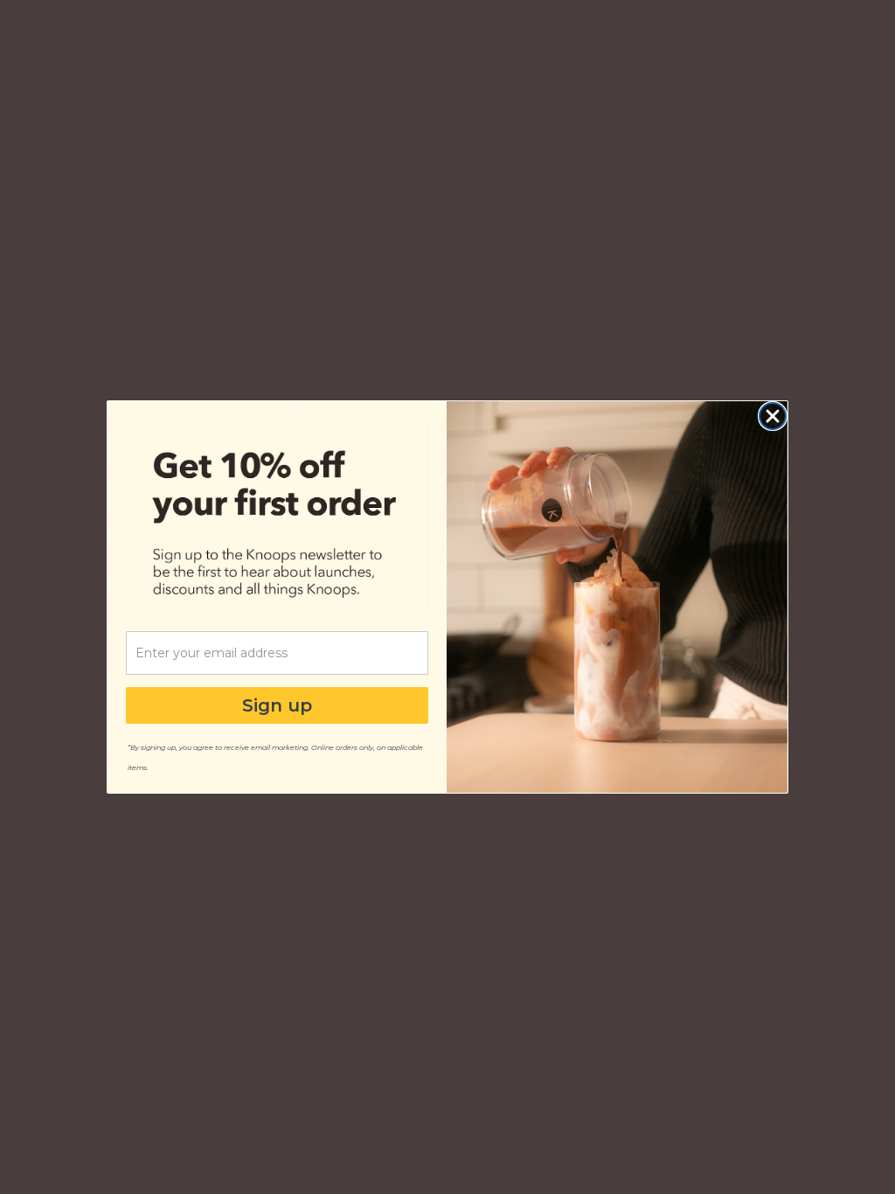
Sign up (277, 705)
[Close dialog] (773, 416)
